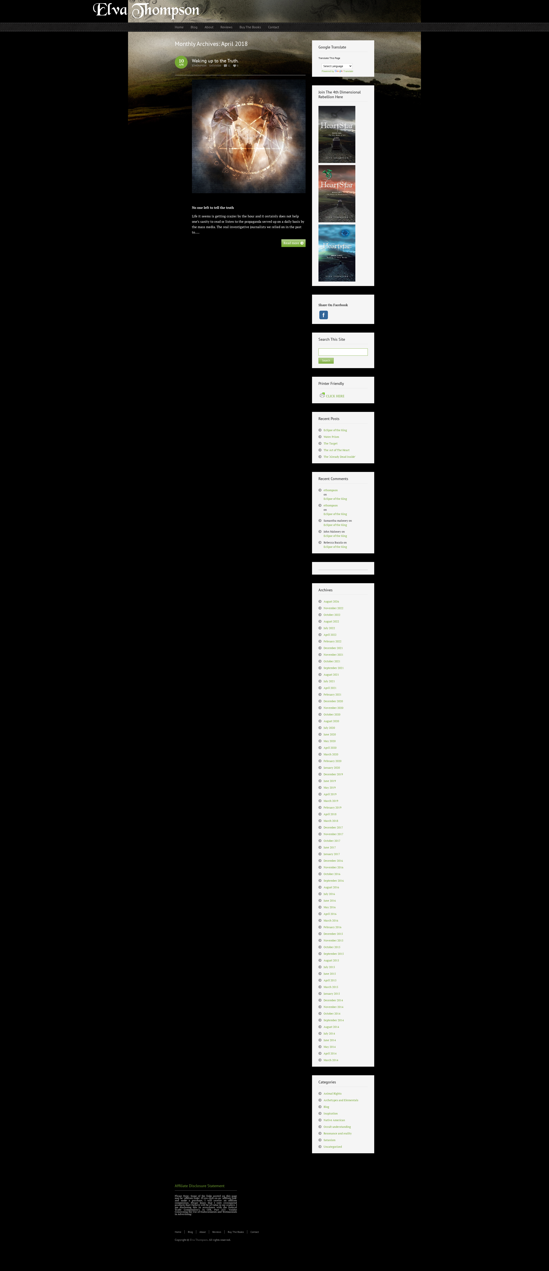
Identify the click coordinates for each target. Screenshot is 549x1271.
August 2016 (331, 887)
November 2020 (333, 708)
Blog (326, 1107)
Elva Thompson (199, 1239)
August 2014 (331, 1027)
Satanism (215, 65)
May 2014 (330, 1047)
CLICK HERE (335, 396)
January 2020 (332, 768)
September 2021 (334, 668)
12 (229, 65)
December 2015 (333, 934)
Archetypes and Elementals (341, 1100)
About (202, 1231)
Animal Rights (333, 1093)
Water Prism (331, 437)
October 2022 (332, 615)
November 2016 (333, 867)
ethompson (199, 65)
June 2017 (330, 847)
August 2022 (331, 621)
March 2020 (331, 754)
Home (178, 1231)
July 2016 (329, 894)
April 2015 (330, 980)
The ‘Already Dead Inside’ (340, 457)
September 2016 (334, 880)
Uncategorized (333, 1147)
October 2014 (332, 1013)
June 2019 (330, 781)
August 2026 (331, 601)
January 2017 (332, 854)
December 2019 (333, 774)
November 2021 (333, 655)
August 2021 (331, 674)
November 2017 (333, 834)
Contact (254, 1231)
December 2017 (333, 827)
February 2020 (332, 761)
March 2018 (331, 821)
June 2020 (330, 734)
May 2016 (330, 907)
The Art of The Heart (337, 450)
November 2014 (333, 1007)
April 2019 (330, 794)
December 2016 (333, 861)
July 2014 (329, 1033)
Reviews (216, 1231)
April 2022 (330, 635)
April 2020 (330, 748)
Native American (334, 1120)
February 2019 (332, 807)
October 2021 (332, 661)
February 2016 (332, 927)
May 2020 (330, 741)
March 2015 (331, 987)
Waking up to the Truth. (215, 61)
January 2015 (332, 993)
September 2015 (334, 954)
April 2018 (330, 814)
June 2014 (330, 1040)
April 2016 (330, 914)
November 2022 (333, 608)
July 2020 (329, 728)
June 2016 (330, 900)
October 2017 (332, 841)
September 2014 (334, 1020)
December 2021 (333, 648)
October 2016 (332, 874)
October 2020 (332, 714)
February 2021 (332, 694)
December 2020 (333, 701)
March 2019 (331, 801)
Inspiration (331, 1113)
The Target (331, 443)
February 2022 (332, 641)
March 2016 (331, 920)
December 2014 (333, 1000)
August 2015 (331, 960)
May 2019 (330, 787)
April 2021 (330, 688)
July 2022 (329, 628)
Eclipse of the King (335, 430)
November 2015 (333, 940)
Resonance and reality (338, 1133)
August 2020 (331, 721)
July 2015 (329, 967)
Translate (348, 71)
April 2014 (330, 1053)
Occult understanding (337, 1127)
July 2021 (329, 681)
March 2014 (331, 1060)
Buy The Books (236, 1231)
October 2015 (332, 947)
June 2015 (330, 974)
